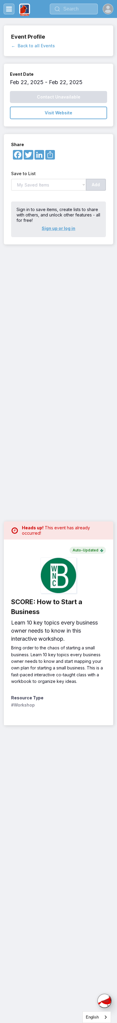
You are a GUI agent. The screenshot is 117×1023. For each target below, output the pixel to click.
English (92, 1017)
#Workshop (23, 704)
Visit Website (58, 112)
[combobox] (96, 1017)
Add (96, 184)
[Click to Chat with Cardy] (104, 1001)
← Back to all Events (33, 45)
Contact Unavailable (58, 96)
